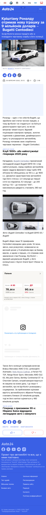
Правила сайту (28, 484)
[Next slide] (40, 209)
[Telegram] (19, 449)
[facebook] (9, 75)
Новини (4, 476)
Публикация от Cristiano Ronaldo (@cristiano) (20, 356)
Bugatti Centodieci (22, 161)
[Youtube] (14, 449)
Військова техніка (7, 484)
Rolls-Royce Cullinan (21, 372)
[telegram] (5, 75)
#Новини (14, 427)
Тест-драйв (5, 480)
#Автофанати (27, 427)
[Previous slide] (6, 209)
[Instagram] (24, 449)
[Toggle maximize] (40, 198)
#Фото (5, 427)
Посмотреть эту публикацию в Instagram (20, 333)
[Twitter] (8, 449)
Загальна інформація (30, 476)
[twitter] (14, 75)
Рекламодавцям (28, 480)
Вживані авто (6, 488)
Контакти (26, 492)
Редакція (26, 488)
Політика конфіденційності (32, 496)
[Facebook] (3, 449)
